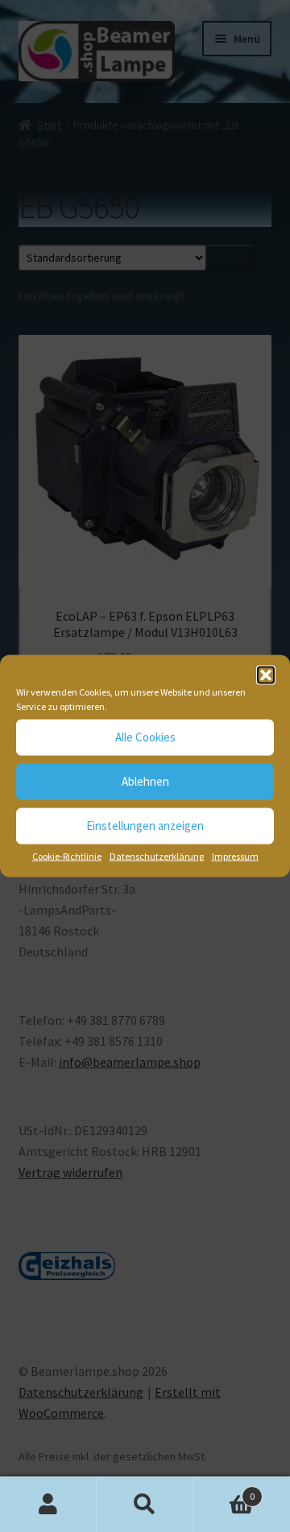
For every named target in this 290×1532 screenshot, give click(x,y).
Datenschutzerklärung (157, 855)
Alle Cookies (145, 737)
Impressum (235, 855)
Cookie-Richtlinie (67, 855)
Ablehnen (145, 781)
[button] (266, 675)
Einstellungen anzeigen (145, 825)
